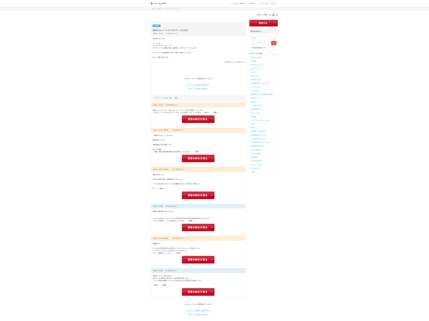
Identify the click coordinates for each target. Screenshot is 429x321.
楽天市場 (253, 61)
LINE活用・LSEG (256, 79)
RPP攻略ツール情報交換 (258, 131)
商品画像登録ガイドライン (259, 135)
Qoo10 (253, 72)
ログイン (274, 3)
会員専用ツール (255, 98)
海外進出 (253, 116)
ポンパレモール (255, 90)
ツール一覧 (264, 3)
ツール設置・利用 (166, 98)
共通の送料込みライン (257, 109)
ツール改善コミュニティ (258, 138)
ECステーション (256, 113)
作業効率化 (254, 157)
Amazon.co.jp (255, 76)
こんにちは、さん (238, 3)
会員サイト (253, 3)
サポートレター (255, 168)
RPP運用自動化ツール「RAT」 (260, 83)
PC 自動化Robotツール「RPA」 (260, 142)
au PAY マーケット (256, 68)
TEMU (252, 124)
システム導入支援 (256, 150)
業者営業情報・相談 (257, 146)
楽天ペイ (253, 127)
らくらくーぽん (255, 87)
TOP (153, 9)
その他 (253, 172)
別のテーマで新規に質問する (198, 89)
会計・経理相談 (255, 153)
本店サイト (254, 102)
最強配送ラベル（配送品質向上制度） (262, 94)
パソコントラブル (256, 164)
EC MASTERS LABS (256, 161)
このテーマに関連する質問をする (198, 85)
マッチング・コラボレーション (260, 120)
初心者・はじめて (256, 57)
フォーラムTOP (159, 3)
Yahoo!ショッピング (257, 65)
